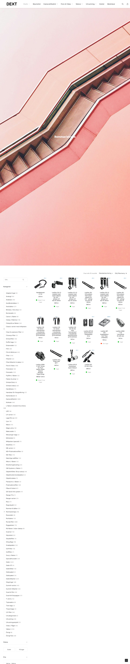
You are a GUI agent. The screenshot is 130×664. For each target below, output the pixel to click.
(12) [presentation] (15, 345)
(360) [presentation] (19, 399)
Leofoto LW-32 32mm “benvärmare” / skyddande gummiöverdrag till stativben (56, 331)
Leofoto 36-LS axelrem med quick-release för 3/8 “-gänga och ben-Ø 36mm (104, 296)
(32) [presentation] (16, 545)
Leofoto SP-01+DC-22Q (88, 365)
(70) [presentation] (15, 525)
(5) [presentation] (17, 293)
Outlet (101, 4)
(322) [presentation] (12, 562)
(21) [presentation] (17, 498)
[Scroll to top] (126, 660)
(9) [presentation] (17, 316)
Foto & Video (66, 4)
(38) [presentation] (4, 408)
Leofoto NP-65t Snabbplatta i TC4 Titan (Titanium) (104, 334)
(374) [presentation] (12, 629)
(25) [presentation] (16, 592)
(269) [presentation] (16, 522)
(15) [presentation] (15, 569)
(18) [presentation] (10, 411)
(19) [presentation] (26, 471)
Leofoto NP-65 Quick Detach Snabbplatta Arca (88, 333)
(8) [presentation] (15, 313)
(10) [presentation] (14, 414)
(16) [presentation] (19, 320)
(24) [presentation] (20, 323)
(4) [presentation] (14, 448)
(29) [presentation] (15, 636)
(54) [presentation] (13, 612)
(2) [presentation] (23, 332)
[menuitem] (26, 4)
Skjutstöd (37, 4)
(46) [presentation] (15, 582)
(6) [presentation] (16, 382)
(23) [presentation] (21, 465)
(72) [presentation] (13, 455)
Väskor (78, 4)
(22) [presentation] (15, 505)
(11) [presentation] (15, 389)
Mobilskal (111, 4)
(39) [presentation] (15, 619)
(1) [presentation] (18, 303)
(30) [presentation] (16, 418)
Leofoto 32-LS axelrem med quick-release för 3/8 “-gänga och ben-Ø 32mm (72, 296)
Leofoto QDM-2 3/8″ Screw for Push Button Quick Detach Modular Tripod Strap (40, 369)
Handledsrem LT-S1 (40, 293)
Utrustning (90, 4)
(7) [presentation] (13, 552)
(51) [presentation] (19, 508)
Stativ (25, 4)
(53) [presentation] (13, 296)
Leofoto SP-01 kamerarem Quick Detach (72, 366)
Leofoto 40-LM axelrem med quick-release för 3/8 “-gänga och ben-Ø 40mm (120, 297)
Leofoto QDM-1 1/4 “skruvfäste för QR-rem (120, 333)
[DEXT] (12, 4)
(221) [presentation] (17, 579)
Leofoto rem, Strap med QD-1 (56, 361)
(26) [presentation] (10, 349)
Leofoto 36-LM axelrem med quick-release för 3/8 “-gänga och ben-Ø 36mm (88, 297)
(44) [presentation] (13, 402)
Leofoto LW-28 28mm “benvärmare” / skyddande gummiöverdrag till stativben (40, 331)
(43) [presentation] (18, 352)
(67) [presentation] (17, 488)
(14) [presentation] (15, 342)
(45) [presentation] (13, 300)
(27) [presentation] (15, 306)
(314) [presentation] (11, 355)
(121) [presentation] (14, 372)
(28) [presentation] (14, 369)
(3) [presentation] (17, 335)
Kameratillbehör (50, 4)
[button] (124, 4)
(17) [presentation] (14, 445)
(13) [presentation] (20, 310)
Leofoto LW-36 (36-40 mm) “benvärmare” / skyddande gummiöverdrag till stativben (72, 332)
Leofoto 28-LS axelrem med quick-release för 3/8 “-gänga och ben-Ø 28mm (56, 296)
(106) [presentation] (16, 365)
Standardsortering (105, 273)
